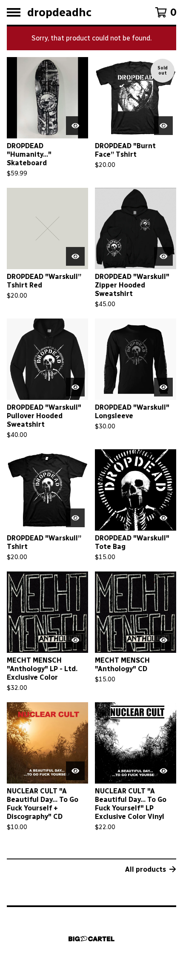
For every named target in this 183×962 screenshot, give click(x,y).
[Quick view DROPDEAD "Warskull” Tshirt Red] (75, 256)
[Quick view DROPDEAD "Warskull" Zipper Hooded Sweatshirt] (163, 256)
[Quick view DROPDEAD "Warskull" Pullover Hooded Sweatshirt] (75, 387)
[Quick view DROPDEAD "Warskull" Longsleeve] (163, 387)
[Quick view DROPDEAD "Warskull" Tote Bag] (163, 517)
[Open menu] (13, 12)
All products (145, 869)
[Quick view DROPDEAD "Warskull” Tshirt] (75, 517)
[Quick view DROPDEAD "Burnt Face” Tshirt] (163, 125)
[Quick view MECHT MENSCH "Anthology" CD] (163, 640)
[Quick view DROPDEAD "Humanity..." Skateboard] (75, 125)
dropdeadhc (59, 12)
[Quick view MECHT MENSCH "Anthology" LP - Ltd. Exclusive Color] (75, 640)
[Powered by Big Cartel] (91, 939)
